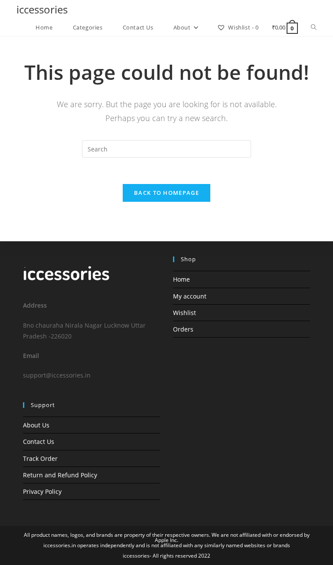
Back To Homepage (166, 193)
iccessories (42, 9)
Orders (183, 329)
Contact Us (38, 441)
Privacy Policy (42, 491)
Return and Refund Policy (60, 475)
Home (181, 279)
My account (189, 296)
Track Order (40, 458)
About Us (36, 425)
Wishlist (184, 313)
